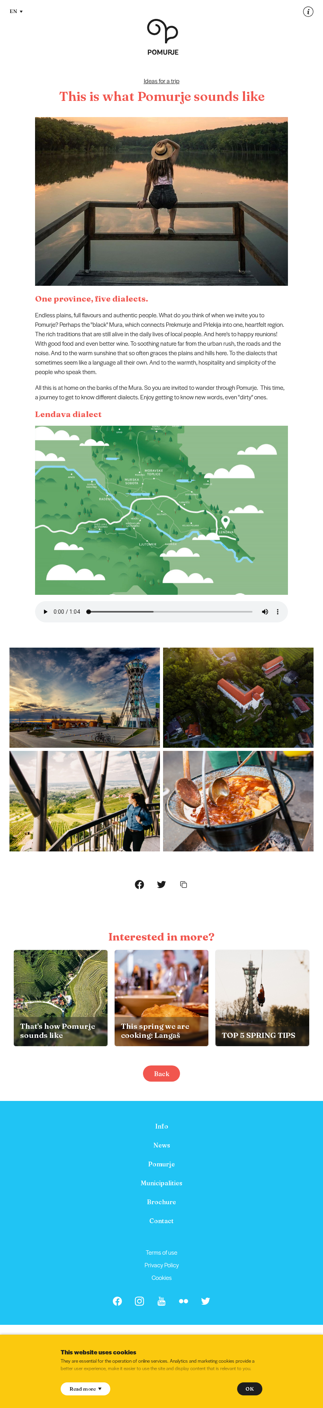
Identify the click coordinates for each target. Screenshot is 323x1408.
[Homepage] (162, 37)
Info (161, 1126)
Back (161, 1074)
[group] (60, 998)
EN (13, 11)
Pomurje (161, 1164)
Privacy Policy (162, 1265)
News (161, 1145)
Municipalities (161, 1183)
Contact (161, 1221)
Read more (82, 1389)
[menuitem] (161, 1126)
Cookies (162, 1277)
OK (249, 1389)
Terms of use (161, 1252)
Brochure (161, 1202)
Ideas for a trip (162, 80)
